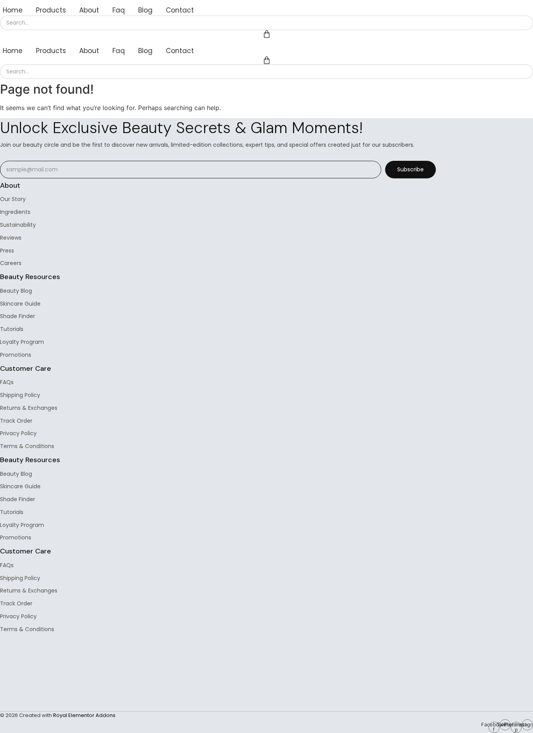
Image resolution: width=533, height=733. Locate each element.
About (89, 10)
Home (13, 10)
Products (51, 10)
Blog (145, 10)
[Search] (523, 23)
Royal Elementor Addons (84, 715)
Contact (180, 10)
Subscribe (410, 169)
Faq (118, 10)
